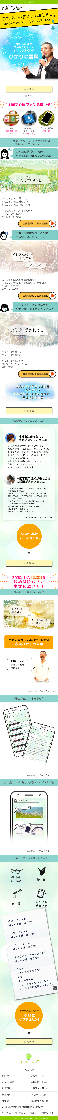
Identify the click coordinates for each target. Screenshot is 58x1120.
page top (29, 1068)
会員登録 (29, 89)
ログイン (29, 95)
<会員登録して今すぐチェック (41, 691)
